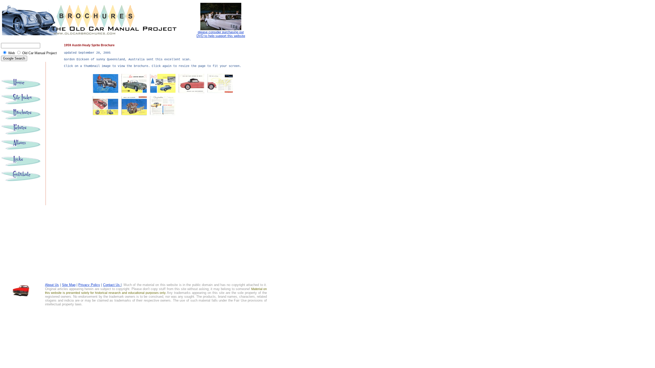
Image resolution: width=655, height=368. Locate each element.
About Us (52, 285)
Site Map (68, 285)
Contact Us (112, 285)
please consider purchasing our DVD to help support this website (220, 34)
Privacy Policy (89, 285)
